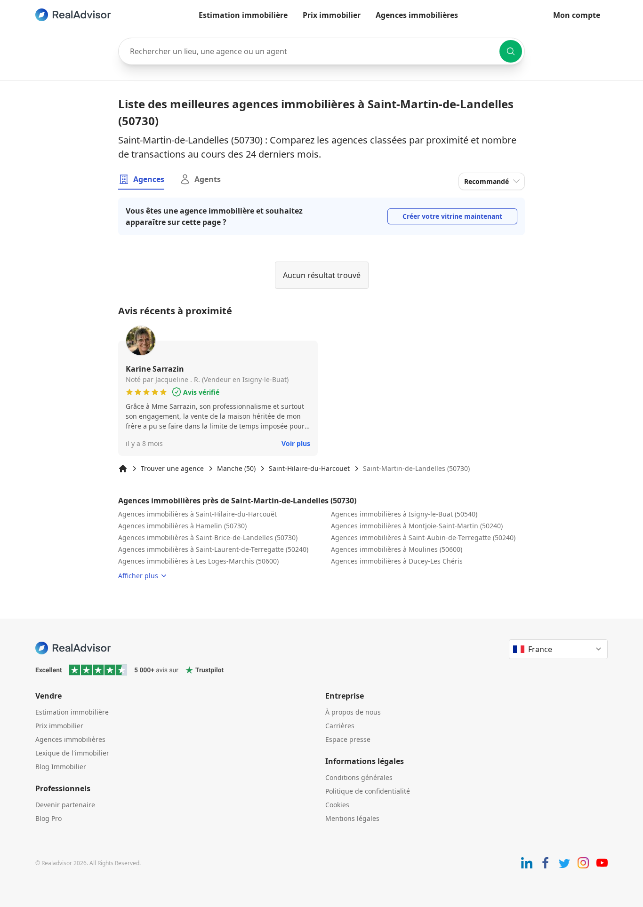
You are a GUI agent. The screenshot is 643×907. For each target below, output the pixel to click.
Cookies (337, 804)
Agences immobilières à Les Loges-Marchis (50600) (198, 561)
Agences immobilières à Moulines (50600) (396, 549)
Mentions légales (352, 818)
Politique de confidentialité (367, 791)
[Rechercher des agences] (510, 51)
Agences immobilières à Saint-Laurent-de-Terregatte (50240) (213, 549)
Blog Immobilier (60, 766)
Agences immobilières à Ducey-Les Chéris (397, 561)
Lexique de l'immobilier (72, 752)
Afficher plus (138, 575)
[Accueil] (123, 468)
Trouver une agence (172, 468)
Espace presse (347, 739)
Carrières (339, 725)
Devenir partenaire (65, 804)
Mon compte (576, 15)
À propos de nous (353, 712)
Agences (148, 179)
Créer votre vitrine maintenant (452, 216)
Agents (207, 179)
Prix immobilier (332, 15)
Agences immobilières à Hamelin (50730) (182, 525)
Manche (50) (236, 468)
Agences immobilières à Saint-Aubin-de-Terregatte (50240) (423, 537)
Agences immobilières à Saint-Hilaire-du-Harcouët (197, 513)
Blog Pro (48, 818)
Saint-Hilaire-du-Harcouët (309, 468)
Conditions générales (359, 777)
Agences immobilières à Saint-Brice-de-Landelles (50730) (207, 537)
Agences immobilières (417, 15)
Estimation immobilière (243, 15)
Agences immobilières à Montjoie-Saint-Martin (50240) (417, 525)
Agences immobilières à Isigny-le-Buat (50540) (404, 513)
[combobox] (321, 51)
